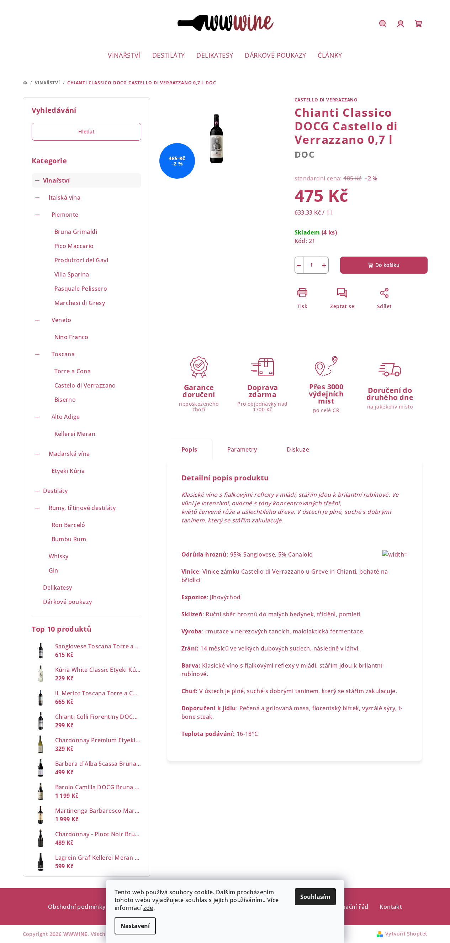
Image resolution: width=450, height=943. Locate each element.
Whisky (59, 556)
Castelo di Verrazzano (85, 385)
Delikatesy (57, 587)
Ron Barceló (68, 525)
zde (148, 908)
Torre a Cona (72, 371)
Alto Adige (66, 417)
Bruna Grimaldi (75, 232)
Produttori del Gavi (81, 260)
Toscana (63, 354)
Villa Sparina (71, 274)
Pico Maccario (74, 246)
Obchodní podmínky (77, 907)
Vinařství (56, 180)
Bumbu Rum (69, 539)
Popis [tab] (189, 449)
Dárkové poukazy (67, 602)
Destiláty (55, 491)
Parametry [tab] (242, 449)
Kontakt (391, 907)
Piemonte (65, 214)
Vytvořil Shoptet (406, 933)
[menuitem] (124, 55)
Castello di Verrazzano (326, 100)
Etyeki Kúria (68, 471)
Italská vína (65, 197)
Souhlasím (315, 897)
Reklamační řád (347, 907)
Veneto (62, 320)
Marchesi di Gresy (79, 303)
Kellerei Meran (75, 434)
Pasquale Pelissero (80, 289)
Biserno (65, 400)
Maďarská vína (69, 454)
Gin (53, 570)
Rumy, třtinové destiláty (82, 508)
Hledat (86, 131)
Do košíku (387, 265)
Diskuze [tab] (298, 449)
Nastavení (135, 926)
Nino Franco (71, 337)
